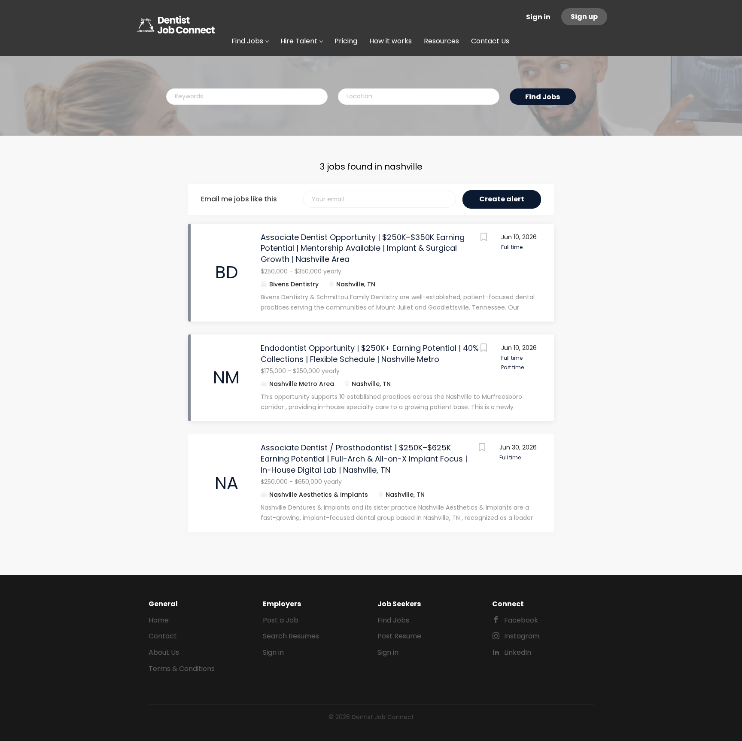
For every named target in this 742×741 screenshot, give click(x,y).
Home (159, 620)
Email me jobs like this (239, 199)
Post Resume (399, 636)
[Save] (484, 238)
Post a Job (280, 620)
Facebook (521, 620)
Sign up (584, 16)
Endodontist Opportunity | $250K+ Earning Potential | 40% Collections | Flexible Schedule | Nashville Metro (370, 353)
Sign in (538, 17)
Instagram (521, 636)
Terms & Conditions (182, 669)
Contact (163, 636)
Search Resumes (291, 636)
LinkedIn (517, 652)
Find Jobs (542, 97)
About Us (164, 652)
